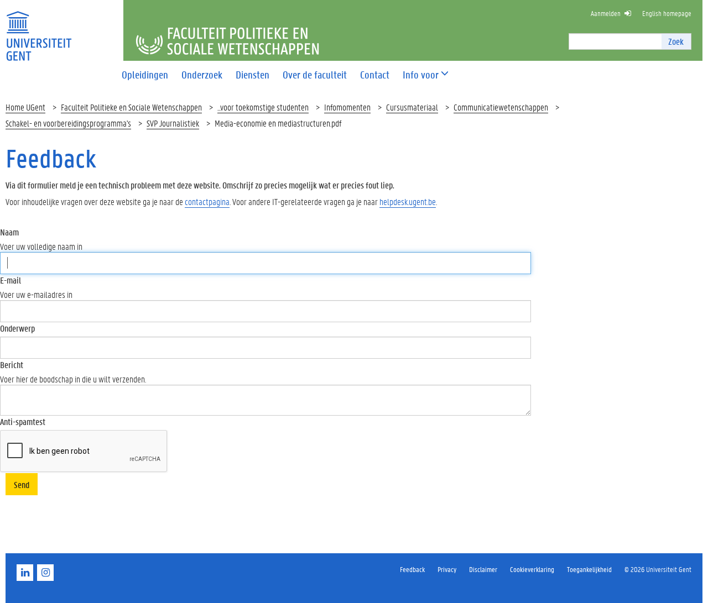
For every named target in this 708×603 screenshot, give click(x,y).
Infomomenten (347, 107)
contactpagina (207, 201)
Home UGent (25, 107)
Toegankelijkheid (589, 569)
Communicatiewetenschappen (501, 107)
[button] (420, 75)
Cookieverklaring (532, 569)
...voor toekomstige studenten (263, 107)
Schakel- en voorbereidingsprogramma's (68, 123)
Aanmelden (606, 13)
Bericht (11, 364)
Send (21, 484)
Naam (9, 232)
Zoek (676, 41)
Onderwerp (17, 328)
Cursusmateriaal (412, 107)
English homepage (666, 13)
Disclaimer (483, 569)
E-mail (10, 280)
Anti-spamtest (22, 421)
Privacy (447, 569)
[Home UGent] (39, 29)
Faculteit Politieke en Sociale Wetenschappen (131, 107)
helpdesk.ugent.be (407, 201)
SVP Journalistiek (173, 123)
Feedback (412, 569)
